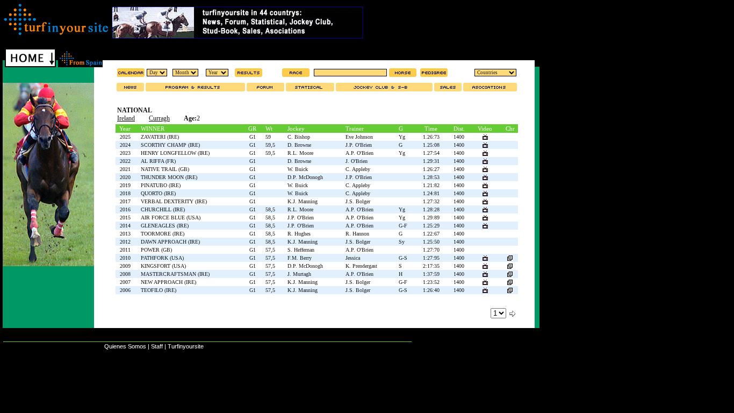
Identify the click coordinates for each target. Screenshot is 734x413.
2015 (125, 217)
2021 (125, 169)
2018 (125, 193)
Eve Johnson (359, 137)
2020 (125, 177)
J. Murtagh (299, 274)
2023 (125, 153)
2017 (125, 201)
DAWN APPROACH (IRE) (170, 242)
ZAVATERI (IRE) (160, 137)
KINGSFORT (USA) (163, 266)
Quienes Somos (125, 346)
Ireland (126, 118)
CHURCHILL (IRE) (163, 209)
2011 (125, 250)
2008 (125, 274)
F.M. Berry (299, 258)
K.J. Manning (302, 201)
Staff (157, 346)
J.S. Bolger (358, 201)
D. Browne (299, 145)
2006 (125, 290)
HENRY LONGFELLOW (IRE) (175, 153)
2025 (125, 137)
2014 (125, 226)
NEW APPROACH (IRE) (168, 282)
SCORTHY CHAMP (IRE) (170, 145)
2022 (125, 161)
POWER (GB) (156, 250)
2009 (125, 266)
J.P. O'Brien (359, 145)
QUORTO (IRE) (158, 193)
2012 (125, 242)
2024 (125, 145)
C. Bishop (298, 137)
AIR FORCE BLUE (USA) (170, 217)
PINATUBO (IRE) (161, 185)
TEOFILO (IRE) (158, 290)
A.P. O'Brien (359, 153)
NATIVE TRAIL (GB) (165, 169)
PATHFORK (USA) (162, 258)
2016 (125, 209)
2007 (125, 282)
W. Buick (297, 169)
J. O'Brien (357, 161)
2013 (125, 234)
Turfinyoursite (186, 346)
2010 (125, 258)
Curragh (159, 118)
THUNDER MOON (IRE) (169, 177)
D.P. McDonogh (305, 177)
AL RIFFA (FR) (158, 161)
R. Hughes (299, 234)
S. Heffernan (300, 250)
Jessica (353, 258)
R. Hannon (357, 234)
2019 (125, 185)
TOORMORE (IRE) (162, 234)
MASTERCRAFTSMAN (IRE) (175, 274)
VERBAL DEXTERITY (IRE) (174, 201)
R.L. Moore (300, 153)
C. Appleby (358, 169)
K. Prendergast (361, 266)
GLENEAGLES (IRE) (165, 226)
